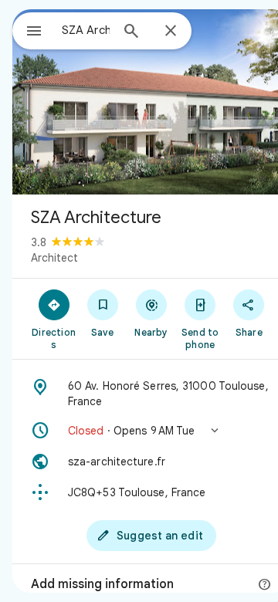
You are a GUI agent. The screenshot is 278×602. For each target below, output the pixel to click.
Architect (54, 258)
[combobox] (86, 30)
